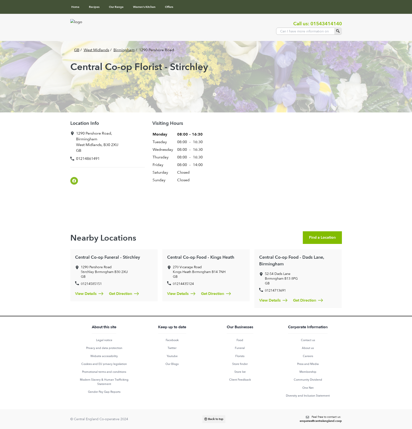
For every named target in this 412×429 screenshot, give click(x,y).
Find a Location (322, 237)
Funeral (240, 348)
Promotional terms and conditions (104, 371)
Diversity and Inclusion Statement (308, 395)
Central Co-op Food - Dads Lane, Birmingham (291, 260)
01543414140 (326, 23)
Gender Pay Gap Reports (104, 392)
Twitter (172, 348)
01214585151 (91, 284)
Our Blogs (172, 364)
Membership (307, 371)
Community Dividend (308, 379)
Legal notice (104, 340)
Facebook (172, 340)
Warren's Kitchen (144, 7)
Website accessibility (104, 356)
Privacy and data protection (104, 348)
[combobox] (309, 31)
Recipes (94, 7)
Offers (169, 7)
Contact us (308, 340)
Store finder (240, 364)
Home (75, 7)
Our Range (116, 7)
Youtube (172, 356)
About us (308, 348)
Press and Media (308, 364)
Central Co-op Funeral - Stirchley (107, 257)
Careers (308, 356)
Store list (240, 371)
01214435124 (183, 284)
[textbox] (321, 419)
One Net (308, 387)
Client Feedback (240, 379)
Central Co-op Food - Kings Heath (200, 257)
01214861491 (88, 158)
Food (240, 340)
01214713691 (275, 290)
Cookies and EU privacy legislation (104, 364)
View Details (86, 293)
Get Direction (120, 293)
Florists (239, 356)
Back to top (215, 419)
